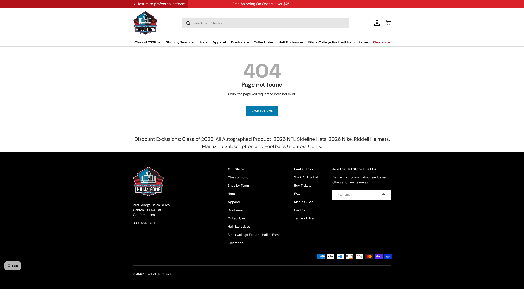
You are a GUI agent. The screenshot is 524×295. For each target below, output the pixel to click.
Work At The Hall (306, 177)
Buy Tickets (302, 185)
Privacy (299, 210)
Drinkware (240, 42)
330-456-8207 (145, 223)
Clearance (381, 42)
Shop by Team (178, 42)
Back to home (262, 111)
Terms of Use (304, 218)
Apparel (219, 42)
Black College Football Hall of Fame (338, 42)
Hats (204, 42)
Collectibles (263, 42)
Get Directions (144, 215)
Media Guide (303, 202)
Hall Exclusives (290, 42)
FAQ (297, 194)
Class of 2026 (145, 42)
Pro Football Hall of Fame (156, 274)
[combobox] (265, 23)
